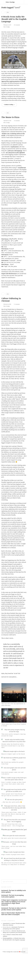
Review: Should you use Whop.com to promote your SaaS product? (14, 931)
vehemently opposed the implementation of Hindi (13, 80)
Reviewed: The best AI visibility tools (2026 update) (13, 891)
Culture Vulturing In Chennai (11, 299)
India (8, 12)
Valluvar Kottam (15, 181)
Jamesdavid (6, 923)
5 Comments (17, 304)
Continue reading (9, 104)
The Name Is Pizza (10, 117)
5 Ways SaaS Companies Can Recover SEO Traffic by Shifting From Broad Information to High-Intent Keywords (14, 902)
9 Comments (17, 120)
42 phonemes (14, 147)
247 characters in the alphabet (15, 152)
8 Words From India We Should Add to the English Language (13, 19)
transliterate (22, 167)
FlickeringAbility (7, 938)
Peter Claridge (10, 2)
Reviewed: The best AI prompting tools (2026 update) (12, 896)
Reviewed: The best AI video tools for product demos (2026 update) (13, 909)
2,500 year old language (14, 150)
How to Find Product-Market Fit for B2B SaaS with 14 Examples (13, 913)
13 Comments (17, 25)
